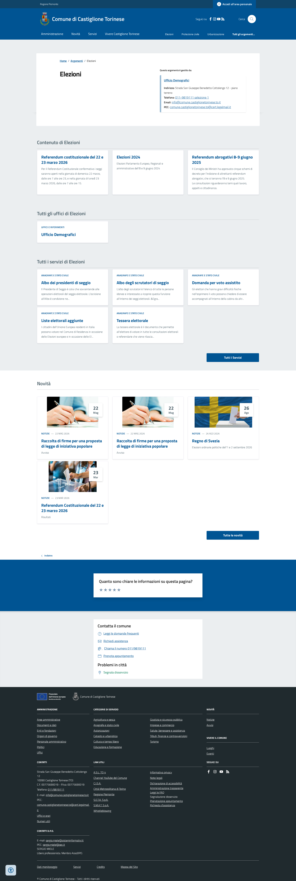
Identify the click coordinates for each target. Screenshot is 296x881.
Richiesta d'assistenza (162, 805)
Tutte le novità (233, 535)
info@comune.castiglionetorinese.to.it (196, 102)
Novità (75, 34)
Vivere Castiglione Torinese (122, 34)
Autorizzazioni (101, 730)
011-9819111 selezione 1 (192, 97)
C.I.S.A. (97, 783)
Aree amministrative (48, 720)
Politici (40, 747)
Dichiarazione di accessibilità (166, 783)
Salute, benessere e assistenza (167, 730)
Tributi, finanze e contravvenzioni (168, 736)
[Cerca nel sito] (250, 19)
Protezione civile (190, 34)
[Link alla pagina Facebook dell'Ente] (209, 772)
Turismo (154, 741)
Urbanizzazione (215, 34)
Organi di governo (47, 736)
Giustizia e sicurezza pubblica (166, 720)
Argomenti (77, 61)
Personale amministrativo (51, 741)
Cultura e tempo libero (106, 741)
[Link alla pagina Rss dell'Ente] (228, 772)
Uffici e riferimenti (52, 227)
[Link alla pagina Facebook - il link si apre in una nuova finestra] (210, 19)
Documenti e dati (46, 725)
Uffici (40, 752)
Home (63, 61)
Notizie (45, 433)
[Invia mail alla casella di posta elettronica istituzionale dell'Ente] (67, 795)
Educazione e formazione (108, 747)
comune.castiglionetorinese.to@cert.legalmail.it (200, 107)
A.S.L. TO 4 (100, 772)
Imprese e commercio (162, 725)
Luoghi (210, 748)
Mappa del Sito (129, 867)
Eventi (210, 753)
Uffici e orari (43, 816)
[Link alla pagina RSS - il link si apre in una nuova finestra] (223, 19)
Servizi (92, 34)
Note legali (156, 778)
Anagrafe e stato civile (55, 275)
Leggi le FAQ (157, 792)
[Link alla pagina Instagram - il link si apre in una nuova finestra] (215, 19)
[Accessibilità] (11, 870)
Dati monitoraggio (47, 867)
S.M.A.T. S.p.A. (101, 805)
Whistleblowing (102, 811)
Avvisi (210, 725)
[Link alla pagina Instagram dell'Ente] (215, 772)
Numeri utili (43, 821)
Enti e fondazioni (46, 730)
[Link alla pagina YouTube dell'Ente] (221, 772)
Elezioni (169, 34)
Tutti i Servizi (233, 357)
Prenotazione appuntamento (166, 801)
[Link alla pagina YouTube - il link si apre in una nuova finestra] (219, 19)
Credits (101, 867)
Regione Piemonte (49, 4)
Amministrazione (52, 34)
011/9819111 (56, 789)
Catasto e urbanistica (106, 736)
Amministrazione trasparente (166, 788)
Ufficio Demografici (176, 80)
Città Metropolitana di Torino (110, 789)
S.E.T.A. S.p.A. (101, 800)
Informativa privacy (161, 772)
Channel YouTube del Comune (110, 778)
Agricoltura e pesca (104, 720)
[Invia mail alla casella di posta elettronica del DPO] (65, 840)
